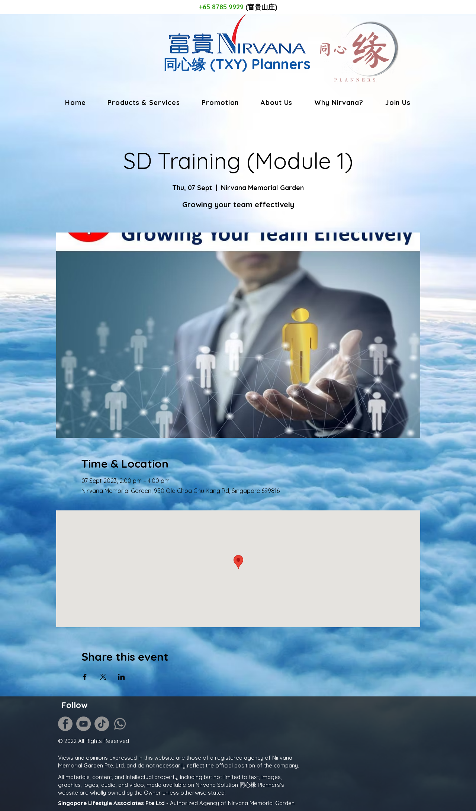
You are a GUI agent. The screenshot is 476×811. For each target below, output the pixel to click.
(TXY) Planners (258, 64)
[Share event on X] (103, 677)
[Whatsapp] (120, 724)
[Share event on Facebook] (85, 677)
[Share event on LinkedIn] (121, 677)
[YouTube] (83, 724)
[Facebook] (65, 724)
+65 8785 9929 (221, 7)
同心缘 (185, 64)
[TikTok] (101, 724)
